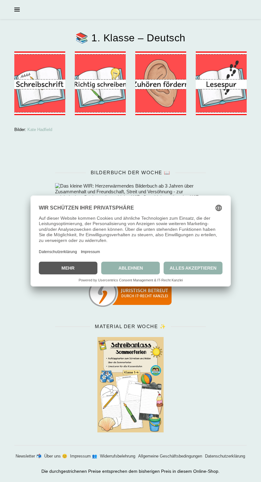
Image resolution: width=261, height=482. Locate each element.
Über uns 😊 (55, 456)
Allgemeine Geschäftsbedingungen (170, 456)
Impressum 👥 (83, 456)
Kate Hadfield (39, 129)
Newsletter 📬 (28, 456)
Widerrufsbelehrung (117, 456)
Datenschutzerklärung (225, 456)
